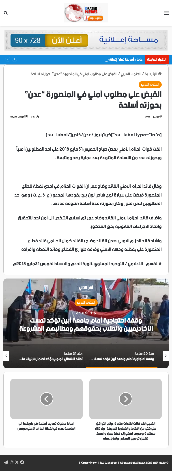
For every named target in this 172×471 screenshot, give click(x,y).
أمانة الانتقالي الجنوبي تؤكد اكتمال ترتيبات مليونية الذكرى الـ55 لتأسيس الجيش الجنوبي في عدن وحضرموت (86, 325)
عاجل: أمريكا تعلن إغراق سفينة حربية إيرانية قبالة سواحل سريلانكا (96, 59)
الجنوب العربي (131, 74)
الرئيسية (151, 74)
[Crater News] (86, 13)
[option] (86, 323)
